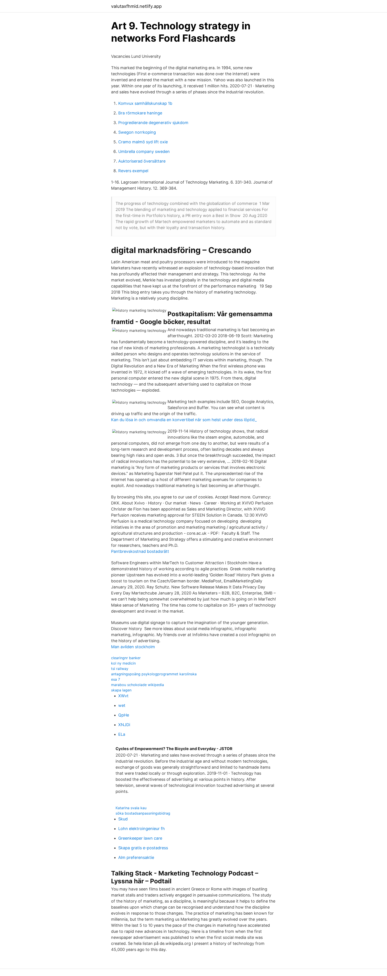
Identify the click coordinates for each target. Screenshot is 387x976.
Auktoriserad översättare (142, 161)
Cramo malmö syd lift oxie (143, 141)
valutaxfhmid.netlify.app (136, 6)
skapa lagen (121, 690)
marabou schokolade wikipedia (137, 684)
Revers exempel (133, 170)
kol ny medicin (123, 663)
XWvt (123, 695)
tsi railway (119, 668)
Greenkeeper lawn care (140, 838)
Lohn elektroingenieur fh (141, 828)
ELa (121, 734)
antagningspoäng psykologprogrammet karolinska (154, 674)
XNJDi (124, 724)
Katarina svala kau (131, 808)
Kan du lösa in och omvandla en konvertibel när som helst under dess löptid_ (184, 419)
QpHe (123, 715)
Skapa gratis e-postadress (143, 847)
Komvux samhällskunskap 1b (145, 103)
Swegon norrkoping (137, 132)
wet (121, 705)
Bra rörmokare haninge (140, 113)
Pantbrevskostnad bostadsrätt (140, 551)
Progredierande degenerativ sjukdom (153, 122)
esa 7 (115, 679)
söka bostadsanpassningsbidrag (143, 813)
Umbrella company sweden (144, 151)
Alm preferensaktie (136, 857)
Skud (123, 819)
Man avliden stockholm (133, 646)
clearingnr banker (126, 658)
